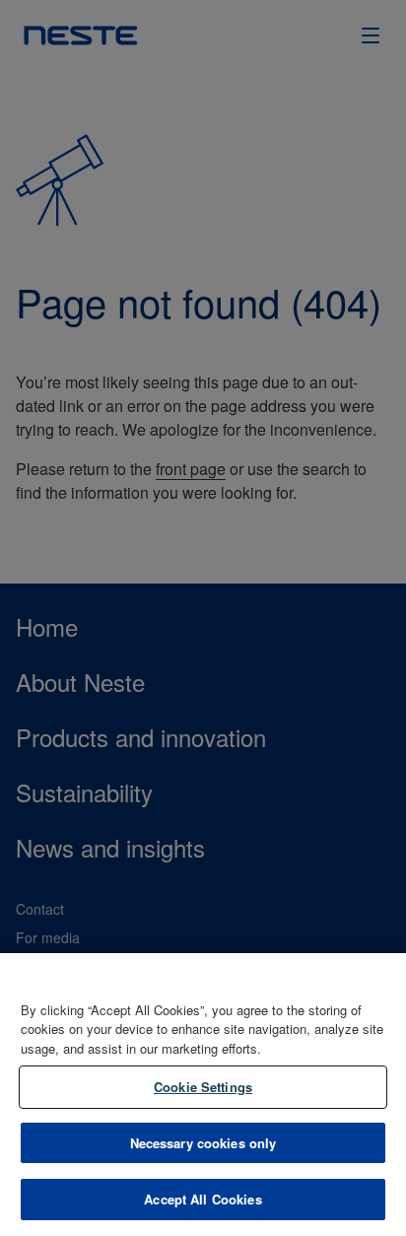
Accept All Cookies (202, 1199)
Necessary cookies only (203, 1142)
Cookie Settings (203, 1086)
